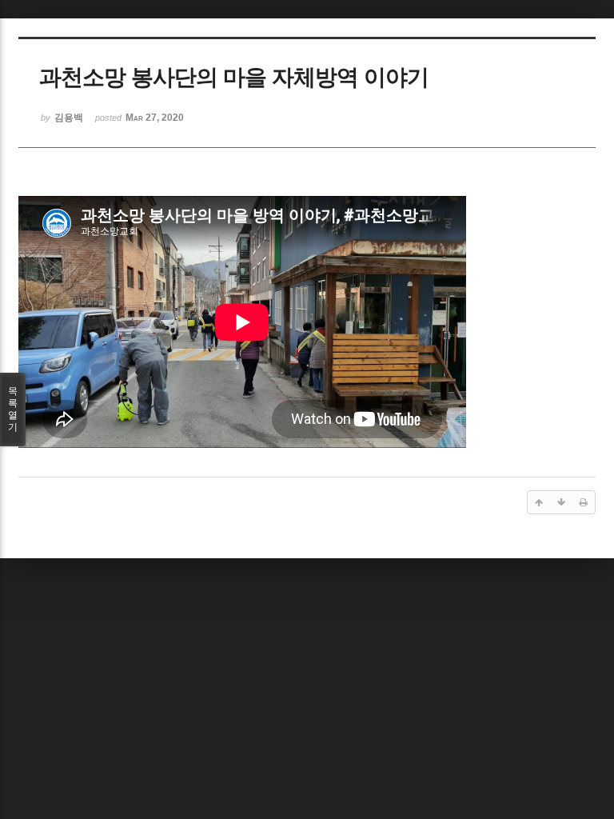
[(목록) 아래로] (561, 502)
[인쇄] (583, 502)
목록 (13, 409)
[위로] (539, 502)
